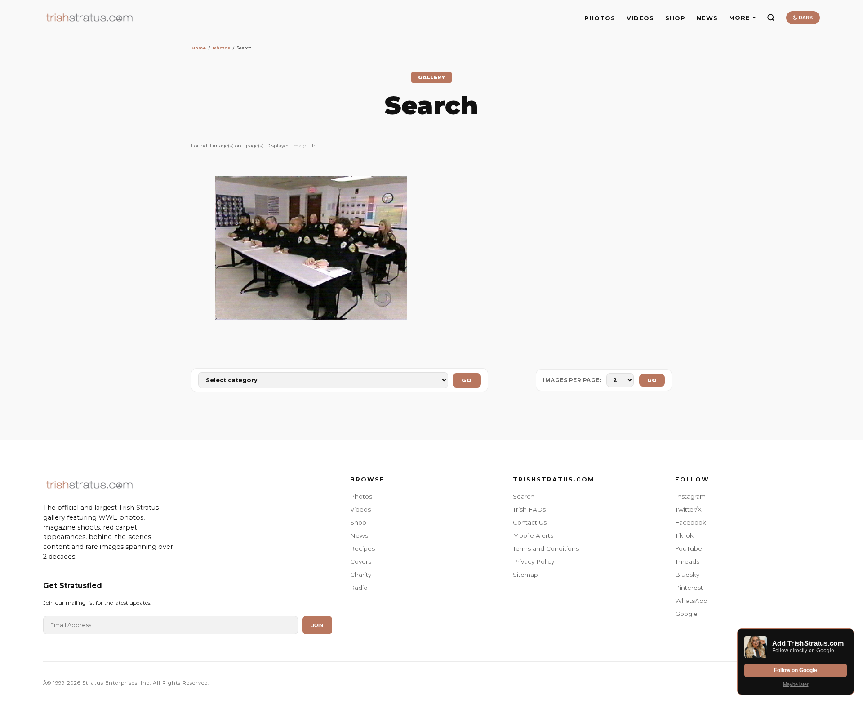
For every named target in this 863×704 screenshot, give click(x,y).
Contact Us (530, 522)
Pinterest (689, 587)
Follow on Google (795, 670)
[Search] (771, 17)
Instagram (690, 496)
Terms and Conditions (546, 548)
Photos (221, 47)
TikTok (684, 535)
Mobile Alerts (533, 535)
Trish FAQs (529, 509)
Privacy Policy (533, 561)
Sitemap (525, 574)
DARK (805, 17)
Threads (687, 561)
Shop (358, 522)
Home (198, 47)
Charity (360, 574)
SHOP (675, 18)
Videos (360, 509)
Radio (359, 587)
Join (317, 625)
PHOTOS (599, 18)
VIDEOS (640, 18)
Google (686, 613)
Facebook (690, 522)
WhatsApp (691, 600)
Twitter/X (688, 509)
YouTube (688, 548)
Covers (360, 561)
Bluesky (687, 574)
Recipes (362, 548)
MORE (739, 17)
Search (523, 496)
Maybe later (796, 684)
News (359, 535)
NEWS (707, 18)
